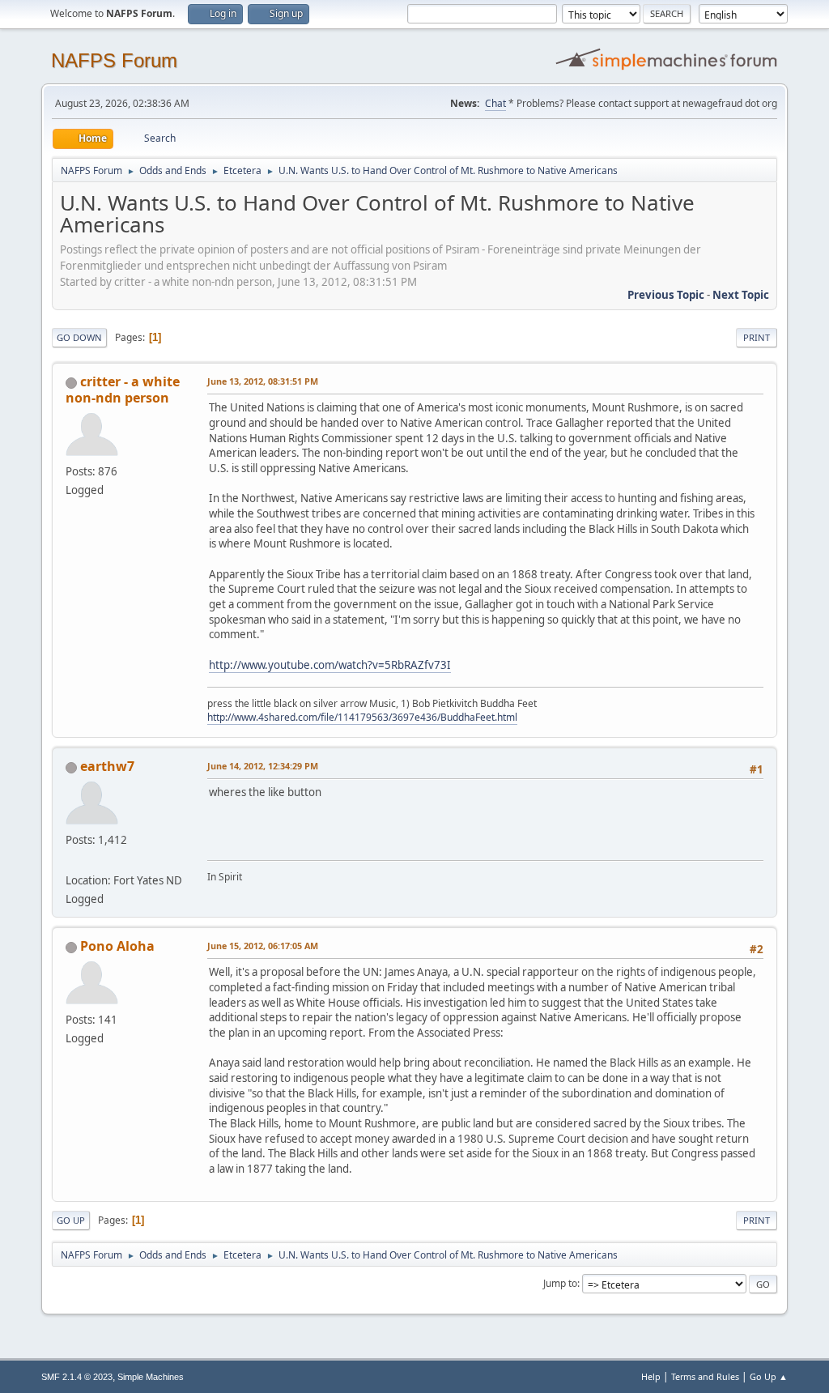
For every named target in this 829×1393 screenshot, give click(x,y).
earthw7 (107, 766)
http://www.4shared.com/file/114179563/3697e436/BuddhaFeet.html (362, 717)
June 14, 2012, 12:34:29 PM (262, 766)
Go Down (79, 337)
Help (651, 1376)
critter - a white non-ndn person (123, 390)
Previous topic (665, 295)
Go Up (71, 1220)
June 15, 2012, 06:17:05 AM (262, 945)
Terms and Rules (705, 1376)
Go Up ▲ (769, 1376)
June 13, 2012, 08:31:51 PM (262, 381)
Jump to (560, 1283)
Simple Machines (150, 1377)
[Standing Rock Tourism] (72, 861)
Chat (495, 103)
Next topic (740, 295)
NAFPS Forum (114, 60)
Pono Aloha (117, 946)
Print (756, 337)
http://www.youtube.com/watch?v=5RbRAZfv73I (330, 665)
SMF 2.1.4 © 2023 (77, 1377)
